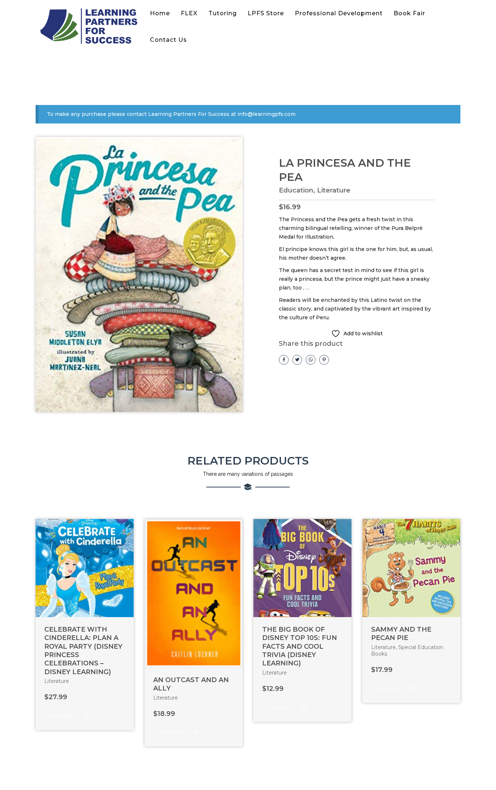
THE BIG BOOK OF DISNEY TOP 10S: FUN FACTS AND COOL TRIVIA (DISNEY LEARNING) (299, 646)
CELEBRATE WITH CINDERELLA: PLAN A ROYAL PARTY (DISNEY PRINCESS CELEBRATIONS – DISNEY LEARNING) (83, 650)
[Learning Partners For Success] (90, 26)
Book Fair (409, 13)
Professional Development (339, 13)
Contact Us (168, 39)
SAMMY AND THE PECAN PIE (401, 633)
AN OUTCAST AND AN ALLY (191, 684)
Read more (61, 715)
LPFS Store (266, 13)
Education (296, 190)
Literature (333, 190)
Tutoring (222, 13)
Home (160, 13)
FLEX (189, 13)
